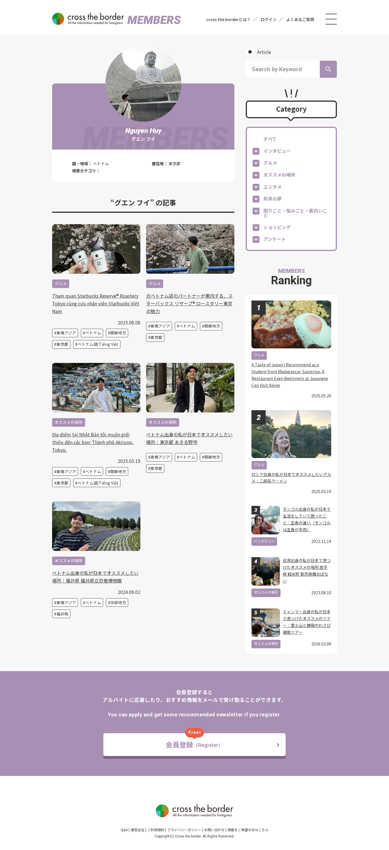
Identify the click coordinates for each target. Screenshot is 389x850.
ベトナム (93, 333)
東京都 (62, 344)
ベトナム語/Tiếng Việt (97, 344)
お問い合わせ (214, 829)
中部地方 (118, 602)
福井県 (62, 614)
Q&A (124, 829)
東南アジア (66, 333)
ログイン (269, 19)
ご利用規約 (155, 829)
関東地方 (118, 333)
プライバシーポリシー (184, 829)
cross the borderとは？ (228, 19)
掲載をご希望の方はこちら (248, 829)
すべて (270, 138)
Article (264, 52)
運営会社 (137, 829)
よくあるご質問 (300, 19)
